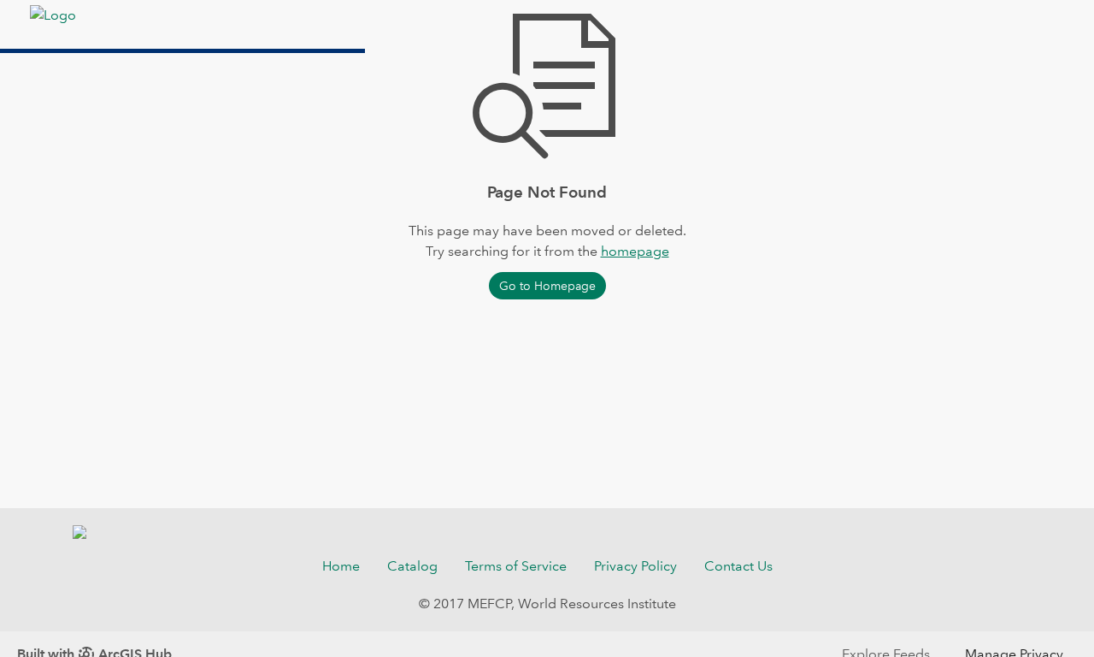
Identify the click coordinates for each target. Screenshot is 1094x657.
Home (341, 566)
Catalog (412, 566)
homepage (635, 251)
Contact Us (738, 566)
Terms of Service (516, 566)
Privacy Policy (635, 566)
